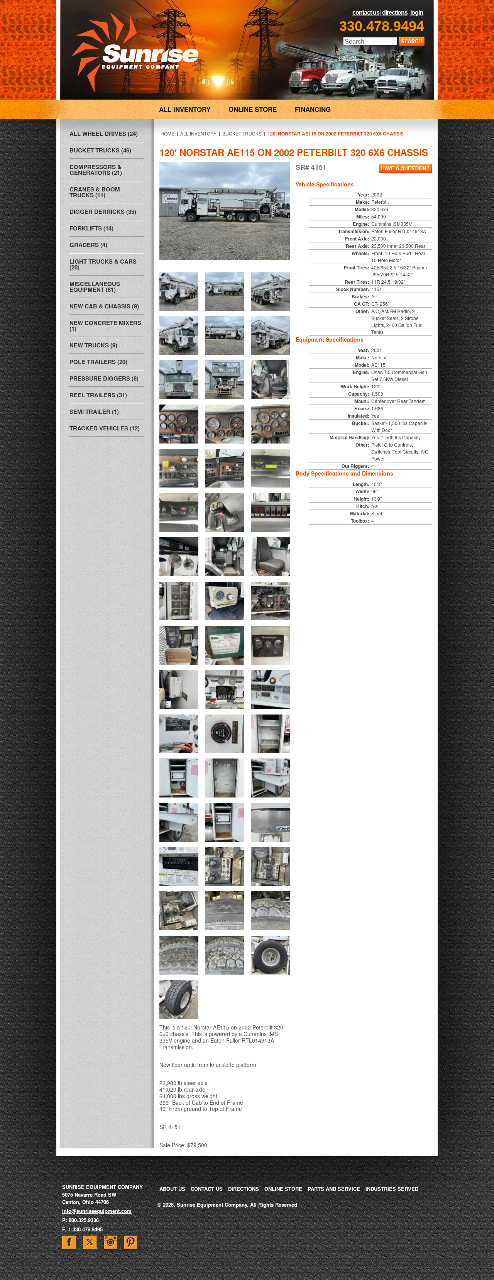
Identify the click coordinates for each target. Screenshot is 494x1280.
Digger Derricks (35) (102, 211)
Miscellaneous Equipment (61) (94, 286)
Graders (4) (88, 244)
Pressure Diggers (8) (104, 378)
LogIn (416, 13)
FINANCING (313, 109)
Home (167, 133)
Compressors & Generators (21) (95, 170)
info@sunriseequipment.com (97, 1210)
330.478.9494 (381, 26)
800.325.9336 (84, 1220)
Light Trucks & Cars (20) (103, 264)
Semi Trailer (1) (94, 411)
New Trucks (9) (93, 345)
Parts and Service (334, 1188)
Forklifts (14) (91, 228)
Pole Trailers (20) (98, 361)
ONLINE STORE (252, 109)
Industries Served (391, 1188)
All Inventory (198, 133)
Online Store (283, 1188)
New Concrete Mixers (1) (105, 325)
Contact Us (365, 13)
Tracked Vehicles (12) (104, 428)
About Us (172, 1188)
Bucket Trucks (242, 133)
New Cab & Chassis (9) (104, 306)
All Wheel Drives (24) (103, 133)
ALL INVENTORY (184, 109)
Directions (395, 13)
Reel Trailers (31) (98, 395)
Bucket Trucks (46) (100, 150)
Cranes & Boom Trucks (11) (94, 192)
